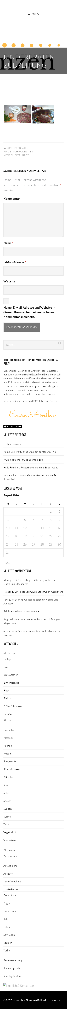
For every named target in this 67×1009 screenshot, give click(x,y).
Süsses (7, 816)
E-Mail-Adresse (14, 262)
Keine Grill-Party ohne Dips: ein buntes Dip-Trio (29, 451)
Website (9, 281)
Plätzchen (8, 777)
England (7, 903)
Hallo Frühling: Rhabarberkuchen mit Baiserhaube (30, 467)
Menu (35, 13)
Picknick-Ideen (11, 769)
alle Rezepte (10, 652)
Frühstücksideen (12, 706)
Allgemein (9, 849)
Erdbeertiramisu (12, 443)
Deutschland (10, 895)
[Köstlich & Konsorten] (18, 985)
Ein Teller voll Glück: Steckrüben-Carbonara (39, 591)
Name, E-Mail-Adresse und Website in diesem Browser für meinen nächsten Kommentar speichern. (29, 312)
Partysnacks (9, 761)
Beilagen (8, 658)
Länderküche (10, 889)
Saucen (7, 800)
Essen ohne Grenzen (24, 1000)
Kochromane (32, 611)
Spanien (7, 942)
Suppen (7, 808)
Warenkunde (10, 855)
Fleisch (7, 698)
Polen (6, 926)
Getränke (8, 729)
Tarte (6, 824)
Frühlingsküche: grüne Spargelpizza (23, 459)
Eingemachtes (11, 682)
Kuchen (7, 745)
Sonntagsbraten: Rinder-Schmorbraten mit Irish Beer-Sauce (18, 151)
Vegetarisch (9, 832)
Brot (5, 666)
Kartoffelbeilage (12, 881)
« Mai (6, 563)
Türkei (6, 950)
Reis (5, 785)
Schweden (9, 934)
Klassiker (8, 737)
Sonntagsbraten (12, 975)
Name (8, 243)
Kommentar (12, 198)
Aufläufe (8, 873)
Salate (6, 792)
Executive (54, 1000)
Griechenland (10, 911)
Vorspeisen (9, 840)
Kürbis (7, 720)
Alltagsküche (10, 865)
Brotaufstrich (10, 674)
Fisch (6, 690)
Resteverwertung (13, 960)
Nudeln (7, 753)
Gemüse (8, 714)
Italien (6, 918)
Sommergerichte (12, 968)
